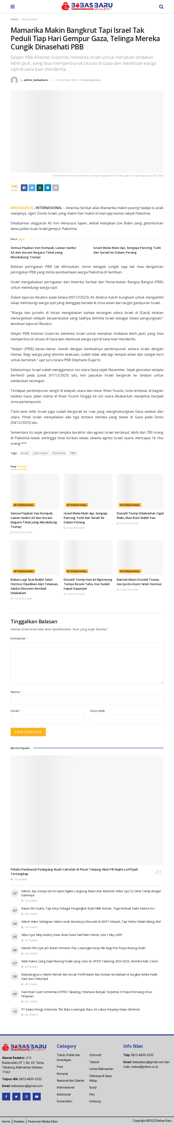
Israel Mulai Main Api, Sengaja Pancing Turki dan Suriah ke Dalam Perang (85, 517)
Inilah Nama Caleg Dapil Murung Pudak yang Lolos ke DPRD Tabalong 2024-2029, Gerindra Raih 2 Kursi (89, 961)
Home (14, 19)
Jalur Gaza (41, 453)
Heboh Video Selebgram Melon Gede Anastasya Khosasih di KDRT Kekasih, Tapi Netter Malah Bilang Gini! (91, 922)
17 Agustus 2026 (128, 523)
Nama (17, 692)
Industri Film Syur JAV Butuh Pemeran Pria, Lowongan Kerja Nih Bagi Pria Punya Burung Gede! (83, 948)
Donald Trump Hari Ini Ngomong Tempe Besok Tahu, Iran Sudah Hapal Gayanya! (88, 583)
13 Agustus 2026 (22, 598)
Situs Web (97, 711)
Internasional (29, 19)
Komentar (20, 638)
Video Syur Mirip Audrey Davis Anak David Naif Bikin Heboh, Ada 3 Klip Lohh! (71, 935)
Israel (25, 453)
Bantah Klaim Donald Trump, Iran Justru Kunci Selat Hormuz (139, 581)
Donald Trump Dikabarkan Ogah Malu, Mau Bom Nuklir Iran (141, 515)
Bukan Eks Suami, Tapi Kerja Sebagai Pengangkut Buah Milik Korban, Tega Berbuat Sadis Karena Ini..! (88, 908)
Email (16, 711)
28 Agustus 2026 (22, 532)
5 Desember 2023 (66, 80)
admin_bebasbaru (36, 80)
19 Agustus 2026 (75, 527)
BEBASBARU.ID (22, 207)
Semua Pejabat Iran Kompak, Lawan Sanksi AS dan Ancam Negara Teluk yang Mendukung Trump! (43, 252)
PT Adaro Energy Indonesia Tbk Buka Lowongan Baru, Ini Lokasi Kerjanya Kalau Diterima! (80, 1009)
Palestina (59, 453)
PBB (73, 453)
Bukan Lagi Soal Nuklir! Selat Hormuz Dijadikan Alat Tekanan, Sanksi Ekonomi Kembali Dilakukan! (34, 586)
